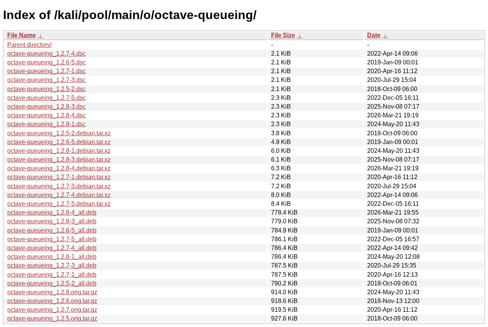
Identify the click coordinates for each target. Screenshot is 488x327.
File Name (21, 35)
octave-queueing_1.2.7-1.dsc (46, 71)
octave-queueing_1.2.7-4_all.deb (51, 248)
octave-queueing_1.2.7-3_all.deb (51, 265)
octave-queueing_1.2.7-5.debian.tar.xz (59, 203)
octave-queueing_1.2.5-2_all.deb (51, 283)
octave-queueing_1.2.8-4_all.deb (51, 212)
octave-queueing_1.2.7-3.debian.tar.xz (59, 186)
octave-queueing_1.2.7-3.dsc (46, 80)
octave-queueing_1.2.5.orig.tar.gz (52, 318)
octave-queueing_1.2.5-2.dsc (46, 89)
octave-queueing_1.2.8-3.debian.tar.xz (59, 159)
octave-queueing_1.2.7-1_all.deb (51, 274)
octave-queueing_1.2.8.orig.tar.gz (52, 292)
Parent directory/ (29, 45)
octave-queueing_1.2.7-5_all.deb (51, 239)
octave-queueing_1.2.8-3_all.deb (51, 221)
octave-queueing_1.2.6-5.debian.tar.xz (59, 142)
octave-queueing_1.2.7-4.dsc (46, 53)
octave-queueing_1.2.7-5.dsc (46, 98)
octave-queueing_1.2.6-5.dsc (46, 62)
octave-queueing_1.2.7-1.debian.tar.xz (59, 177)
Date (373, 35)
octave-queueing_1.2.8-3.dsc (46, 106)
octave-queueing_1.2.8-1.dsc (46, 124)
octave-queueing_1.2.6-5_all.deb (51, 230)
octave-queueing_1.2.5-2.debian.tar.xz (59, 133)
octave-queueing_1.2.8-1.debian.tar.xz (59, 150)
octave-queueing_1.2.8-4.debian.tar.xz (59, 168)
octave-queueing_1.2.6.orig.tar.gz (52, 301)
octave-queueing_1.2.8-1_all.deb (51, 256)
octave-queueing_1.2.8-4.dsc (46, 115)
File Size (283, 35)
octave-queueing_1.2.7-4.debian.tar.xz (59, 195)
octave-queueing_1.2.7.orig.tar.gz (52, 309)
